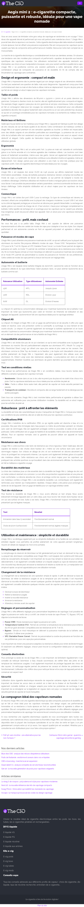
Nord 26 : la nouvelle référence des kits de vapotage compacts (26, 785)
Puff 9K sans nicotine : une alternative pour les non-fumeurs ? (22, 736)
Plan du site (42, 905)
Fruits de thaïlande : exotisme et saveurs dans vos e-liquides (25, 757)
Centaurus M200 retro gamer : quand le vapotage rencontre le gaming (65, 736)
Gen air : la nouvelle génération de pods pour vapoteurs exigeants (27, 769)
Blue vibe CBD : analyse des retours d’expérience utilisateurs (25, 754)
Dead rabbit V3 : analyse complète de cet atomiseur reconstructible (28, 765)
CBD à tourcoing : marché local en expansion (19, 761)
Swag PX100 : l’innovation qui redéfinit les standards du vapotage (27, 789)
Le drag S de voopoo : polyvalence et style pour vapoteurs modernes (29, 782)
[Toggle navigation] (79, 3)
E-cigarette (7, 32)
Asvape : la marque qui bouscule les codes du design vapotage (26, 793)
